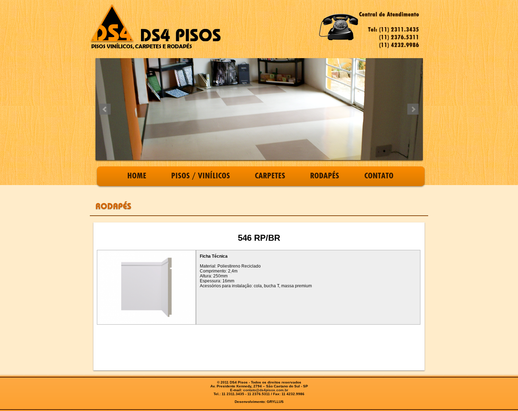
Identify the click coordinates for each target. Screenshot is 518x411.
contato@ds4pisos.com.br (265, 390)
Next (413, 109)
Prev (105, 109)
